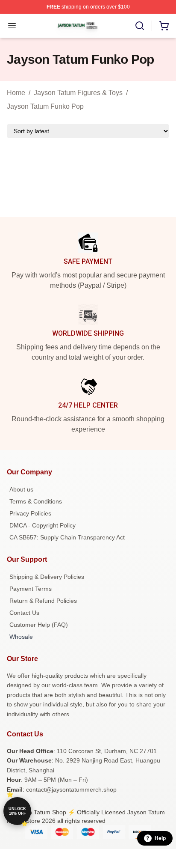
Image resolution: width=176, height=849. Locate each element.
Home (16, 92)
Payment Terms (30, 588)
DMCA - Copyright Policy (42, 525)
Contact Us (24, 612)
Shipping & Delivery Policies (46, 576)
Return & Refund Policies (43, 600)
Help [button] (160, 838)
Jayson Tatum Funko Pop (45, 106)
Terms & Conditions (35, 501)
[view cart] (164, 26)
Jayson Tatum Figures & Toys (78, 92)
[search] (140, 26)
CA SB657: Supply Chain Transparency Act (67, 537)
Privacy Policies (30, 513)
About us (21, 489)
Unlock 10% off (17, 811)
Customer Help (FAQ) (38, 624)
